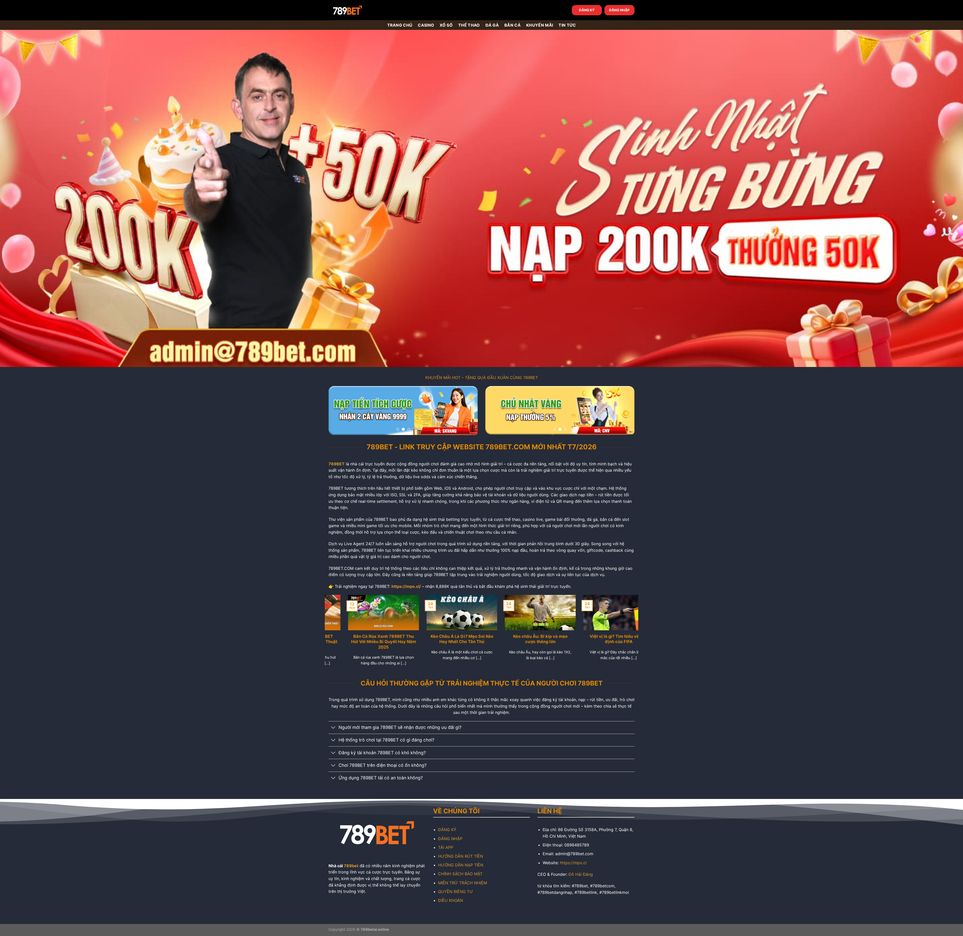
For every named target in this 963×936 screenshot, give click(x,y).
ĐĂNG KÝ (587, 10)
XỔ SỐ (446, 25)
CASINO (426, 25)
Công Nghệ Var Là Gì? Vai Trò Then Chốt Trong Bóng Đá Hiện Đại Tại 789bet (619, 642)
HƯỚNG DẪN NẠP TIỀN (460, 864)
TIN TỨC (567, 25)
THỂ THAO (469, 25)
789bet (351, 865)
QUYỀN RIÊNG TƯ (455, 891)
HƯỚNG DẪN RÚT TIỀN (460, 856)
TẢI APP (445, 847)
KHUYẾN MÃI (539, 25)
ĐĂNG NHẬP (619, 10)
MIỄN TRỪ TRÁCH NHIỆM (462, 882)
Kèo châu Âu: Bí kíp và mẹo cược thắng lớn (384, 639)
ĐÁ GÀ (492, 25)
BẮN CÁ (512, 25)
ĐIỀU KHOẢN (450, 900)
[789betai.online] (357, 10)
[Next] (468, 410)
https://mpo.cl (573, 862)
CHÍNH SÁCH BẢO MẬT (460, 873)
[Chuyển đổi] (333, 728)
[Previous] (337, 410)
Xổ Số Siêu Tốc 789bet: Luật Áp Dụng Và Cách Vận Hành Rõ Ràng (540, 642)
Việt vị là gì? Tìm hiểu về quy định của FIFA (462, 639)
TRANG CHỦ (400, 25)
